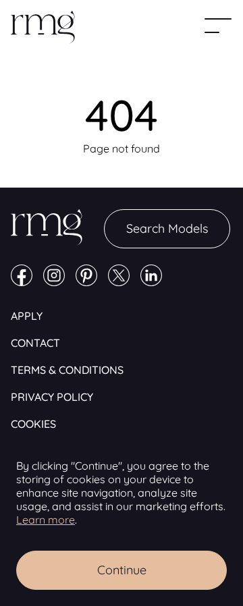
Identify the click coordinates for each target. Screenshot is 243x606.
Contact (35, 343)
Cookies (33, 424)
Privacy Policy (52, 397)
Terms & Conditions (67, 370)
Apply (27, 316)
